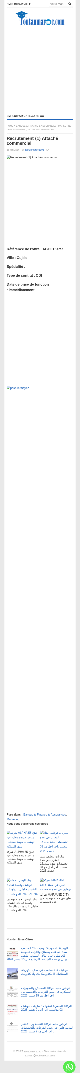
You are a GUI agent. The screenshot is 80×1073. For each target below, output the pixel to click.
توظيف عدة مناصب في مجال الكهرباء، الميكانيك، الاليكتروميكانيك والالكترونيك (44, 971)
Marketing (65, 126)
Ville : (12, 258)
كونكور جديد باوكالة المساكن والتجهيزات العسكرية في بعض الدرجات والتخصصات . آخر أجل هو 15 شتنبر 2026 (46, 991)
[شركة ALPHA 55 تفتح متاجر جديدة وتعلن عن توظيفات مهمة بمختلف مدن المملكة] (22, 840)
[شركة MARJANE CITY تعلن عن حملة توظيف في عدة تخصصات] (55, 885)
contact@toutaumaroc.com (40, 1055)
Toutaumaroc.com (31, 1051)
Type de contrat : (21, 275)
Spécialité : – (17, 267)
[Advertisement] (40, 70)
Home (10, 126)
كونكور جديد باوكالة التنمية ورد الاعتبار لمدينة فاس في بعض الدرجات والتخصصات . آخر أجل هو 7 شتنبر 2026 (47, 1027)
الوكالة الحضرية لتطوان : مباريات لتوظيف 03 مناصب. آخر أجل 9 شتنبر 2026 (46, 1007)
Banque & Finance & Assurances (36, 126)
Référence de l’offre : (24, 249)
